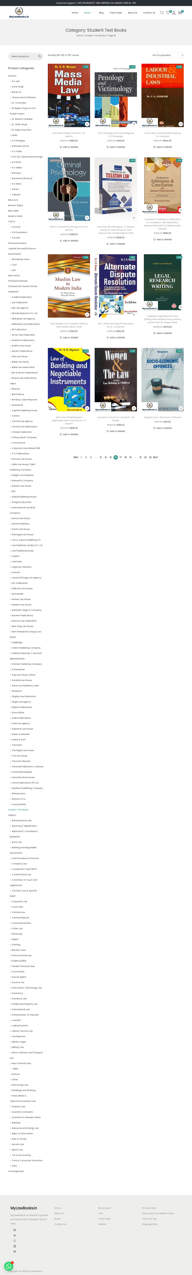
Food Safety (18, 971)
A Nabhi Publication (22, 297)
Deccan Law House (22, 458)
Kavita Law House (21, 529)
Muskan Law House (21, 604)
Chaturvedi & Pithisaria (24, 97)
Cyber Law (17, 928)
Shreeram (17, 691)
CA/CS (11, 221)
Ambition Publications (23, 340)
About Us (59, 1213)
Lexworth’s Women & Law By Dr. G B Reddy (115, 419)
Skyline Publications (22, 707)
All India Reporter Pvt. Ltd (24, 313)
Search (39, 56)
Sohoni (15, 189)
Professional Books (17, 280)
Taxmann (17, 744)
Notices (16, 1074)
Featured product (17, 243)
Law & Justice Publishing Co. (26, 539)
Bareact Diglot (15, 205)
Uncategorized (16, 1171)
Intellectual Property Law (25, 1003)
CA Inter (16, 237)
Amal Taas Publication (23, 334)
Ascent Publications (22, 351)
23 (150, 457)
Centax (16, 415)
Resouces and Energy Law (25, 1128)
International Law (21, 1009)
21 (140, 457)
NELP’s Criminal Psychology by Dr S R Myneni (69, 228)
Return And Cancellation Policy (158, 1213)
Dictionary (17, 933)
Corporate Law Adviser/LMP (26, 448)
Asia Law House (20, 356)
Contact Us (60, 1224)
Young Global (19, 804)
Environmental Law (22, 955)
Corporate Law (19, 901)
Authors (12, 75)
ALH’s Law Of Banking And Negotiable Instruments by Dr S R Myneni (69, 420)
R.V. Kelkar (17, 167)
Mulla (14, 135)
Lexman (16, 572)
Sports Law (17, 1149)
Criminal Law (18, 912)
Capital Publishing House (24, 410)
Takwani (16, 194)
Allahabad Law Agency (23, 318)
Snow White (18, 712)
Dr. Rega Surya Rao (21, 129)
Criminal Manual (20, 917)
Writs (14, 1165)
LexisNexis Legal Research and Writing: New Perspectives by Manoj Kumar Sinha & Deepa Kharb (162, 319)
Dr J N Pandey (19, 102)
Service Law (18, 1144)
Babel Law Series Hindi (23, 367)
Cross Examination (21, 923)
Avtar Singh (18, 86)
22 (145, 457)
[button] (87, 124)
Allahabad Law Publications (26, 324)
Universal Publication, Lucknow (27, 766)
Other (15, 1079)
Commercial (18, 442)
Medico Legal (19, 1041)
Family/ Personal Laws (23, 966)
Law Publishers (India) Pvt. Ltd (27, 545)
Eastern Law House (21, 485)
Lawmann (17, 561)
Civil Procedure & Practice (25, 858)
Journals (16, 1020)
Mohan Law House (21, 599)
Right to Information (22, 1133)
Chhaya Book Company (24, 437)
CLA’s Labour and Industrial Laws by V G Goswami (162, 135)
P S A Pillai (17, 151)
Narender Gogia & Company (27, 610)
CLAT (14, 264)
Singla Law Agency (21, 701)
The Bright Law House (23, 750)
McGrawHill (17, 593)
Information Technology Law (27, 987)
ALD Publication (20, 302)
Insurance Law (19, 998)
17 (121, 457)
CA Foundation (19, 232)
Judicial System (20, 1025)
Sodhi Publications (21, 717)
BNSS (15, 1068)
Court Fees (17, 906)
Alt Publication (19, 329)
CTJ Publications (20, 453)
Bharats (16, 388)
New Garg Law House (22, 626)
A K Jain (16, 81)
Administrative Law (22, 820)
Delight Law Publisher (23, 475)
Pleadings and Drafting (24, 1090)
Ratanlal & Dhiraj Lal (22, 178)
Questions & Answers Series (26, 1117)
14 (106, 457)
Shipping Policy (150, 1224)
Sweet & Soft (19, 739)
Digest (15, 939)
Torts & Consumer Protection (27, 1160)
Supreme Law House (22, 728)
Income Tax (18, 982)
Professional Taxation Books (22, 286)
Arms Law (17, 842)
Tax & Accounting (21, 1155)
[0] (168, 13)
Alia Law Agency (20, 307)
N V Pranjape (18, 140)
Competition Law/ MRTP (24, 869)
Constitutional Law (21, 874)
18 (126, 457)
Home (79, 35)
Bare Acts (13, 199)
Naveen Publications (22, 615)
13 (101, 457)
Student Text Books (95, 35)
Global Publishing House (24, 496)
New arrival (14, 275)
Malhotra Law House (22, 588)
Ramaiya (16, 172)
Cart (100, 1213)
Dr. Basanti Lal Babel (22, 119)
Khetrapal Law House (22, 534)
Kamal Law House (21, 518)
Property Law (18, 1106)
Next (155, 457)
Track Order (104, 1218)
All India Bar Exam (21, 259)
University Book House (23, 777)
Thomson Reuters (21, 761)
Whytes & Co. (19, 798)
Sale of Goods (19, 1138)
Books (57, 1218)
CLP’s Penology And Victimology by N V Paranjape (116, 135)
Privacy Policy (149, 1207)
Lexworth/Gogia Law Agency (26, 577)
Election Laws (19, 950)
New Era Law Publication (24, 620)
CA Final (16, 226)
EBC (14, 491)
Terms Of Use (149, 1218)
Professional (18, 669)
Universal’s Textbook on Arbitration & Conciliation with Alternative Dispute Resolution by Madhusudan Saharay (162, 224)
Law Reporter (18, 1036)
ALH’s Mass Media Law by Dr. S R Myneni (69, 135)
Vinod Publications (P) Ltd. (25, 782)
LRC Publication (20, 583)
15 (111, 457)
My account (104, 1207)
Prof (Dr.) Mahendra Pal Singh (27, 156)
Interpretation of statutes (25, 1014)
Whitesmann (18, 793)
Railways (16, 1122)
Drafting (16, 944)
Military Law (18, 1047)
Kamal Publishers (20, 523)
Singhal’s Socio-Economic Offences (162, 417)
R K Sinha (16, 162)
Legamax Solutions (22, 566)
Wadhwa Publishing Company (27, 788)
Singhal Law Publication (24, 696)
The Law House (19, 755)
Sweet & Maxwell (20, 734)
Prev (76, 457)
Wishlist (102, 1224)
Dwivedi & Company (22, 480)
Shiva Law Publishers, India (25, 685)
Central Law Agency (22, 421)
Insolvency (17, 993)
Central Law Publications (24, 426)
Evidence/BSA (19, 960)
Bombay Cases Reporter (24, 399)
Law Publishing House (23, 550)
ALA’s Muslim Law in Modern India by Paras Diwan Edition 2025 (69, 325)
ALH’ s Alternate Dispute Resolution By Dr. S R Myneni (116, 325)
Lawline (15, 556)
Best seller (13, 210)
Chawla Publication (22, 431)
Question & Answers (22, 1111)
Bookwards (17, 405)
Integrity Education (22, 502)
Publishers (13, 291)
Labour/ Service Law (22, 1030)
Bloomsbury (18, 394)
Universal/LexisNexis (22, 771)
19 (131, 457)
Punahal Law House (22, 680)
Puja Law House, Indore (23, 674)
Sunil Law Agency (21, 723)
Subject (12, 815)
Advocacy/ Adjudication (24, 825)
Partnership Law (20, 1084)
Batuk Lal (16, 92)
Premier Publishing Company (27, 664)
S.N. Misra (16, 183)
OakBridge (17, 642)
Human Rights (19, 977)
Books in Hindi (15, 216)
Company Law (19, 863)
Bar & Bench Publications (25, 372)
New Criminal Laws (21, 1063)
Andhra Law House (21, 345)
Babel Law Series (20, 361)
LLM (13, 270)
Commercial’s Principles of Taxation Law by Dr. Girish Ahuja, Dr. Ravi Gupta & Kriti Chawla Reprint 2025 (116, 230)
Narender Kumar (20, 145)
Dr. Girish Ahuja (19, 124)
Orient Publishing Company (26, 647)
